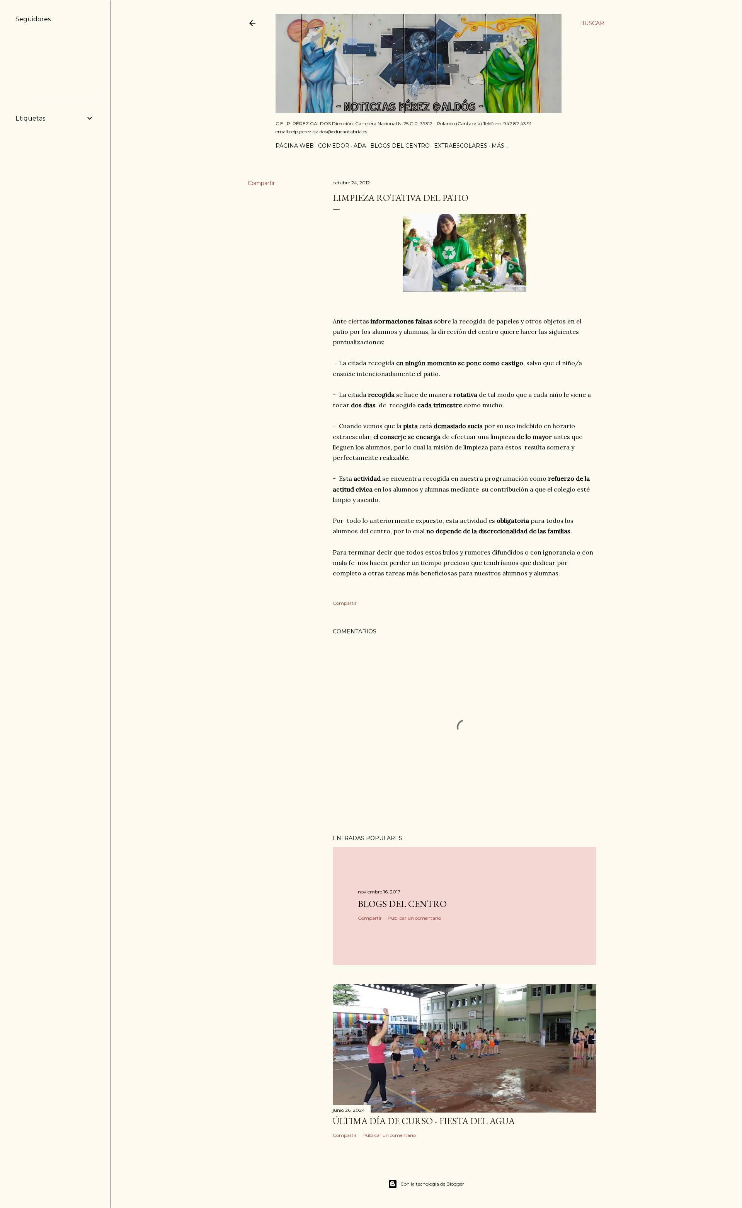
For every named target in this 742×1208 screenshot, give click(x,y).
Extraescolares (460, 145)
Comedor (333, 145)
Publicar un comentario (414, 918)
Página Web (295, 145)
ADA (360, 145)
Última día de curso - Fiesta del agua (424, 1121)
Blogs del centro (400, 145)
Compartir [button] (261, 183)
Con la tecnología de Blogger (432, 1184)
